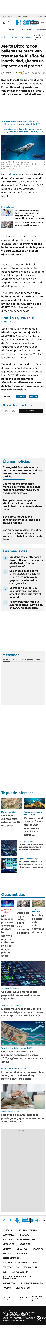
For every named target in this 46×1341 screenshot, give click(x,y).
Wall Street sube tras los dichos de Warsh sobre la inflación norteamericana (31, 864)
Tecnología (30, 1267)
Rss (5, 1272)
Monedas (6, 660)
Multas (7, 1288)
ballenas (28, 37)
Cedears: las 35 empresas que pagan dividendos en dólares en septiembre (31, 847)
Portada (8, 1230)
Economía (27, 29)
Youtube (30, 1220)
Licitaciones (23, 1288)
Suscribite (31, 411)
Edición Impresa (12, 1258)
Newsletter (39, 1220)
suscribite (34, 22)
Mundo (7, 1253)
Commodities (27, 660)
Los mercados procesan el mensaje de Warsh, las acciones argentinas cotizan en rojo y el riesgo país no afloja (22, 488)
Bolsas (16, 660)
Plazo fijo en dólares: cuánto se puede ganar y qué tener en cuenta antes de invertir (22, 1118)
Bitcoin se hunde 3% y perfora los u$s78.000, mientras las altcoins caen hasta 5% (34, 826)
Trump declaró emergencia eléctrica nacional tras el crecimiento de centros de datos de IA (22, 504)
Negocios (25, 1244)
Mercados (8, 1244)
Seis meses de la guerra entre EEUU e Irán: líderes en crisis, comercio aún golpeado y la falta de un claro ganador (24, 577)
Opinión (7, 1248)
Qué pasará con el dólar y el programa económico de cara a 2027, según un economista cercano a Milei (22, 1056)
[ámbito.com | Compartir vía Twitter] (33, 72)
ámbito (4, 37)
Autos (36, 1262)
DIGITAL (9, 1298)
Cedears (39, 660)
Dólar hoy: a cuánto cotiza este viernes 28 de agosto (10, 820)
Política (7, 1239)
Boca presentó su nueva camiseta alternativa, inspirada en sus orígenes (21, 519)
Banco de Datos (26, 1239)
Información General (15, 1262)
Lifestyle (21, 1248)
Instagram (16, 1220)
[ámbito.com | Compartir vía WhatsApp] (26, 72)
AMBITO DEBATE (37, 1298)
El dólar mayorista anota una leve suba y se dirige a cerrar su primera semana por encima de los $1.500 (22, 1012)
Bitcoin (33, 396)
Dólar (12, 29)
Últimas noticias (27, 1230)
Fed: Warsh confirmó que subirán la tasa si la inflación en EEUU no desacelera (26, 605)
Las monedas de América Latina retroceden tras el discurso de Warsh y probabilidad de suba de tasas (29, 214)
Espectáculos (11, 1267)
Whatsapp (37, 1220)
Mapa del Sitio (20, 1272)
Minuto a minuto (7, 910)
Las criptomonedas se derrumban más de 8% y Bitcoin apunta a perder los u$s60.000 (24, 130)
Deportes (21, 1253)
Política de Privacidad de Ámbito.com (17, 1277)
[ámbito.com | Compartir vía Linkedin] (36, 72)
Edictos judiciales (32, 1283)
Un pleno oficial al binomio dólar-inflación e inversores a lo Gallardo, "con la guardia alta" (26, 561)
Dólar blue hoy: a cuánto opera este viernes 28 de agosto (29, 223)
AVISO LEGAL (9, 1283)
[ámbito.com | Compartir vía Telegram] (39, 72)
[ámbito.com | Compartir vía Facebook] (29, 72)
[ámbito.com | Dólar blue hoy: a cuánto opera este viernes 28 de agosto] (7, 224)
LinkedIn (23, 1220)
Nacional (37, 1248)
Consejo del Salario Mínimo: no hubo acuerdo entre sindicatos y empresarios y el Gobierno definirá (22, 472)
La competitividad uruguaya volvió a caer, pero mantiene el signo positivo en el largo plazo (22, 1075)
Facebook (10, 1220)
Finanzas (16, 37)
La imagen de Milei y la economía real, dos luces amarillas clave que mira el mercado (25, 592)
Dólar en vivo (23, 16)
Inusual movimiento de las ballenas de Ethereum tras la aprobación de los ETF (22, 122)
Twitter (4, 1220)
